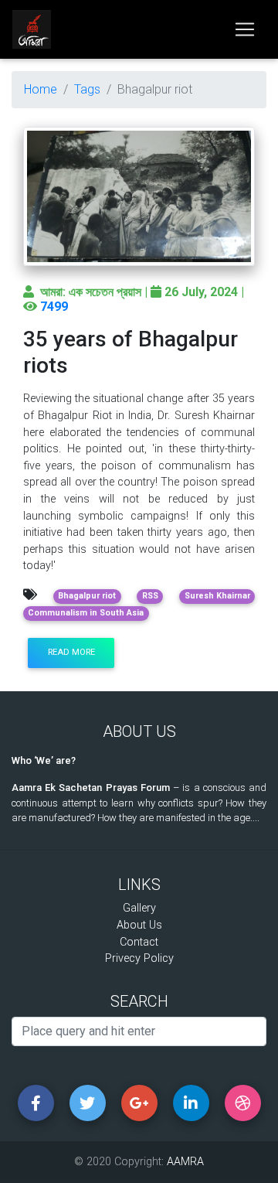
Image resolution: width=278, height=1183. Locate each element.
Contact (139, 942)
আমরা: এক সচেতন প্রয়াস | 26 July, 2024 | (142, 292)
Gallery (139, 908)
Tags (87, 89)
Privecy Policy (139, 958)
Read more (71, 652)
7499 (54, 306)
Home (40, 89)
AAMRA (185, 1161)
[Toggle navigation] (245, 29)
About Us (139, 925)
